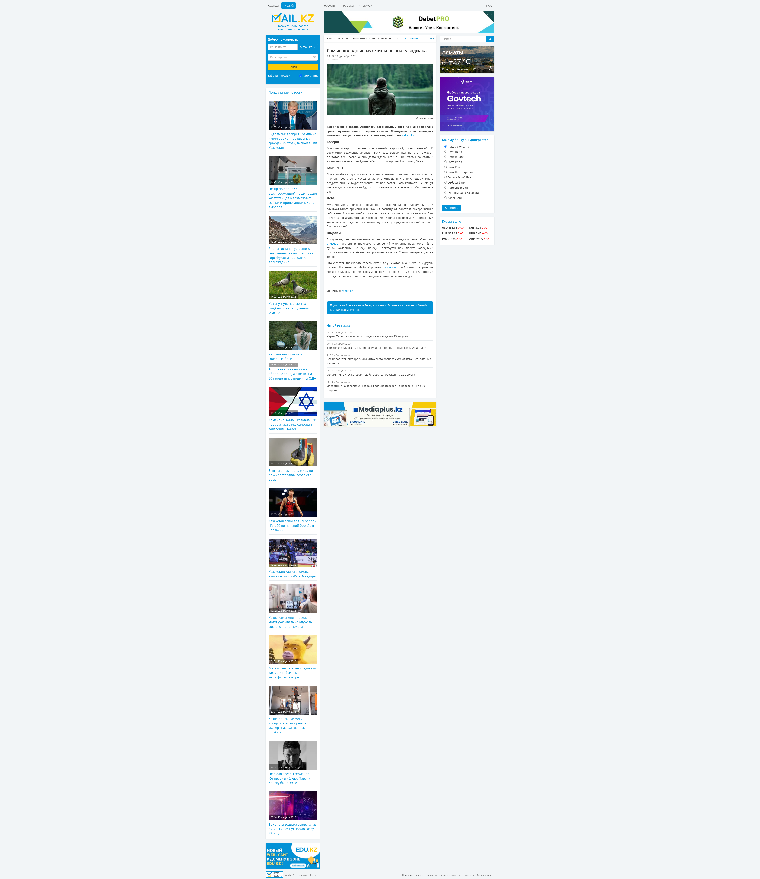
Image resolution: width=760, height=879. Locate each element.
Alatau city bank (458, 146)
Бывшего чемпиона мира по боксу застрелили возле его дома (291, 472)
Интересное (384, 38)
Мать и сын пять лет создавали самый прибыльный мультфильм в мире (292, 669)
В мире (331, 38)
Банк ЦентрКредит (460, 172)
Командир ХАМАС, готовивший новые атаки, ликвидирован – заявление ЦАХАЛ (292, 421)
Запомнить (310, 76)
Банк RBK (454, 167)
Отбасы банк (456, 182)
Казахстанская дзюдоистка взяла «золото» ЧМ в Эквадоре (292, 570)
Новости (330, 5)
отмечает (334, 243)
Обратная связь (485, 875)
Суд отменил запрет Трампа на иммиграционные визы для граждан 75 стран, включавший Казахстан (293, 137)
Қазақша (273, 5)
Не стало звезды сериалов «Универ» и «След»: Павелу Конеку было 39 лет (289, 775)
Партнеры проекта (412, 875)
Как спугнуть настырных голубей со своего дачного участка (289, 305)
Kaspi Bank (455, 198)
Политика (344, 38)
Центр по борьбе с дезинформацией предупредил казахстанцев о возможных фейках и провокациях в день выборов (293, 194)
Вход (489, 5)
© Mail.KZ (290, 875)
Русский (289, 5)
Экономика (359, 38)
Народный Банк (458, 187)
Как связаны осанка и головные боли (285, 353)
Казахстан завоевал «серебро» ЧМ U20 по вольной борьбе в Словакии (292, 522)
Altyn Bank (455, 151)
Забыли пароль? (279, 75)
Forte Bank (455, 162)
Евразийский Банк (460, 177)
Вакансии (469, 875)
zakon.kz (347, 291)
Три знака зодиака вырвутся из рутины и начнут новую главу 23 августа (292, 825)
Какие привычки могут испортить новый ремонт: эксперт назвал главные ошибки (289, 722)
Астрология (412, 38)
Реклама (348, 5)
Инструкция (366, 5)
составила (390, 267)
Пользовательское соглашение (443, 875)
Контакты (315, 875)
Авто (372, 38)
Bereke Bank (456, 157)
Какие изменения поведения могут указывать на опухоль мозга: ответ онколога (291, 619)
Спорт (398, 38)
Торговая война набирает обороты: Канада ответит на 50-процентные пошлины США (292, 372)
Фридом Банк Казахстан (464, 193)
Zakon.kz (408, 135)
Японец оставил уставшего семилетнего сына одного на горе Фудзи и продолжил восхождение (291, 252)
